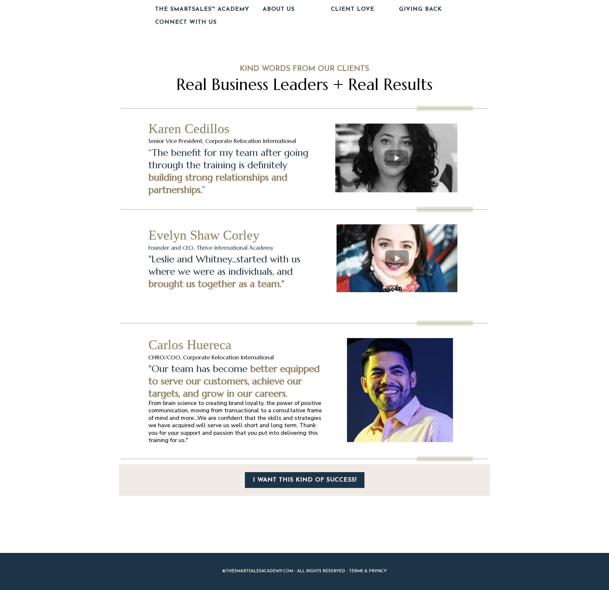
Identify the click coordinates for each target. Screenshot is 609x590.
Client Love (352, 9)
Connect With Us (186, 22)
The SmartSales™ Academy (202, 9)
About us (279, 9)
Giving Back (420, 9)
